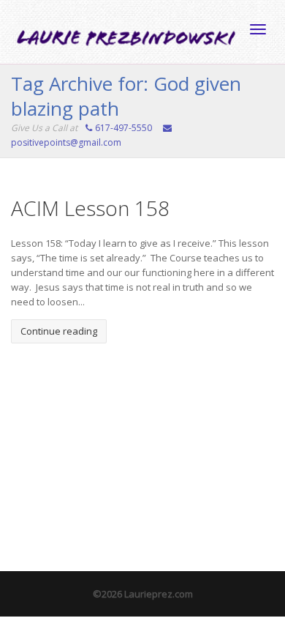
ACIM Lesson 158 (90, 208)
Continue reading (58, 331)
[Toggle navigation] (258, 29)
